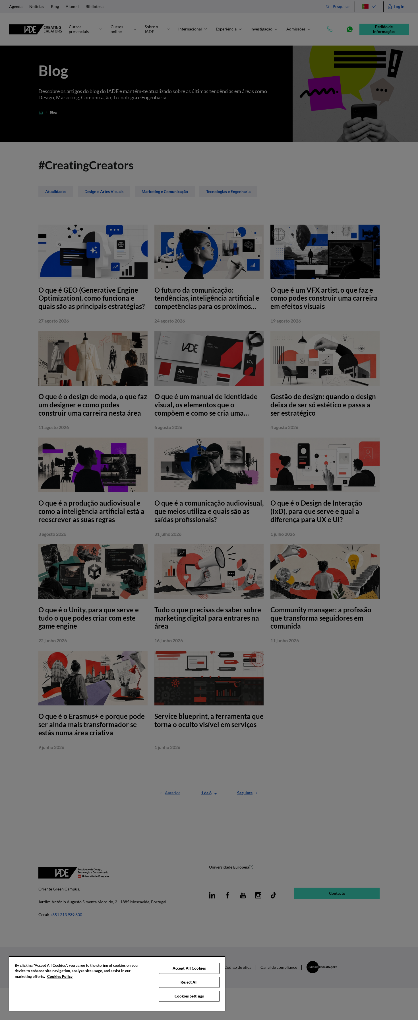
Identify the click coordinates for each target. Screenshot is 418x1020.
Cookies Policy (60, 976)
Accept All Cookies (189, 968)
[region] (117, 983)
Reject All (189, 982)
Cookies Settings (189, 996)
